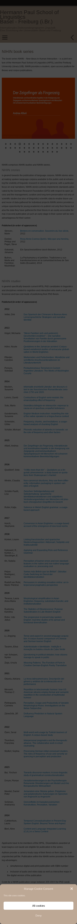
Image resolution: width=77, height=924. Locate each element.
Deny (38, 915)
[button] (71, 888)
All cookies (38, 905)
